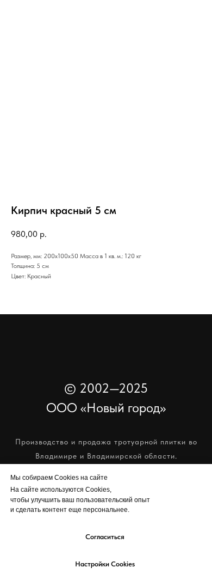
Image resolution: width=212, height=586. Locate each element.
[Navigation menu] (193, 32)
